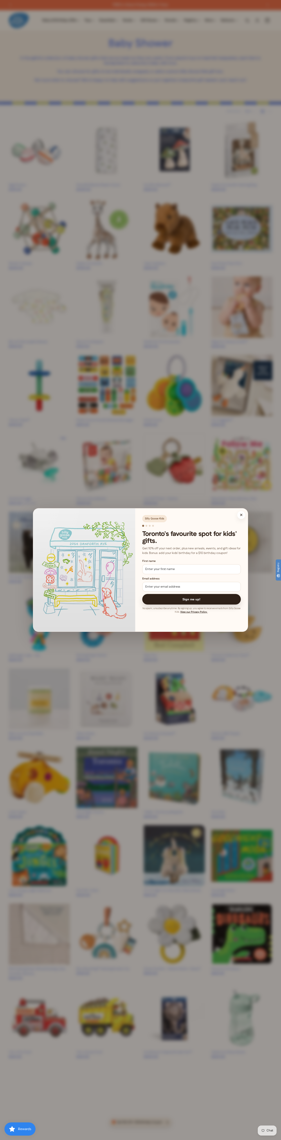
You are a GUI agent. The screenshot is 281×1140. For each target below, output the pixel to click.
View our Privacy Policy (194, 612)
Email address (151, 579)
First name (149, 561)
